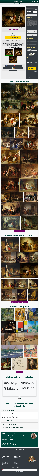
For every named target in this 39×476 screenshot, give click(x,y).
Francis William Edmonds (16, 3)
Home (2, 3)
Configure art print (14, 37)
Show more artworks (19, 371)
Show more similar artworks (19, 231)
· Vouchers (15, 462)
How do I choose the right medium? (9, 424)
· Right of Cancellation (5, 462)
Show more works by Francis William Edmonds (19, 302)
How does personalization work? (9, 410)
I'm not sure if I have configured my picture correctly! (13, 427)
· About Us (3, 464)
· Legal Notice (4, 458)
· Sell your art (16, 458)
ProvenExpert (7, 394)
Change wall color (8, 68)
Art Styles (5, 3)
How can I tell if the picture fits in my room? (11, 420)
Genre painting (10, 3)
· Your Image (16, 457)
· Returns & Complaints (5, 463)
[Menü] (1, 1)
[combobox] (31, 15)
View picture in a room (18, 68)
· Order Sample (16, 463)
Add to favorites (18, 65)
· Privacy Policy (4, 461)
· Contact (3, 457)
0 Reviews (15, 70)
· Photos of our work (17, 461)
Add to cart (32, 68)
